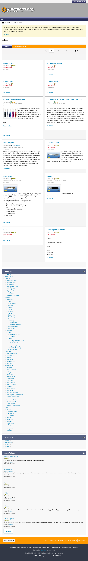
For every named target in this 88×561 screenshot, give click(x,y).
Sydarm (10, 311)
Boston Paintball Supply (13, 396)
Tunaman (9, 367)
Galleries (7, 278)
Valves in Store (7, 126)
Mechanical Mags (12, 280)
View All (8, 531)
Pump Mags (10, 284)
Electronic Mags (11, 282)
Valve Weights (8, 142)
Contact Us (52, 540)
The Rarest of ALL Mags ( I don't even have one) (64, 99)
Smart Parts (10, 390)
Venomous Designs (12, 400)
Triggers (10, 425)
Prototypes (13, 344)
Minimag (10, 305)
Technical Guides (13, 326)
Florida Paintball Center (13, 405)
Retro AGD (8, 351)
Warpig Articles (11, 361)
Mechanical (10, 299)
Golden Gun (11, 315)
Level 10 (9, 421)
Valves (9, 417)
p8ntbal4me (10, 375)
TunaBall (9, 363)
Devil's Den (10, 380)
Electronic (9, 330)
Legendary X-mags (15, 346)
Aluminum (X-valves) (54, 63)
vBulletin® (44, 550)
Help (45, 540)
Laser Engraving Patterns (56, 230)
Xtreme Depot (11, 377)
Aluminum (11, 413)
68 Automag (11, 317)
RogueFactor (10, 371)
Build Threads (11, 288)
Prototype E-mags (15, 334)
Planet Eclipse (11, 388)
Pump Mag (11, 319)
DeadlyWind (10, 378)
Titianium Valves (53, 81)
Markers (7, 297)
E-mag (10, 332)
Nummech (10, 398)
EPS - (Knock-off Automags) (15, 394)
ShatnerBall (10, 359)
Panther (10, 307)
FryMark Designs (11, 384)
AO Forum (8, 274)
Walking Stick (16, 145)
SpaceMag (11, 294)
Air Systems (10, 429)
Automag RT (11, 301)
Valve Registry (14, 342)
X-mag (10, 338)
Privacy (60, 540)
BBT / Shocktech (11, 402)
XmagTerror (10, 373)
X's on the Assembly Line (17, 340)
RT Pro (10, 309)
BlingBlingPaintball (12, 392)
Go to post (6, 74)
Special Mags (10, 290)
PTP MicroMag (12, 323)
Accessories (10, 427)
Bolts (5, 230)
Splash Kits (13, 303)
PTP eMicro (11, 336)
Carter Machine (11, 404)
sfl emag (7, 444)
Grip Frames (10, 423)
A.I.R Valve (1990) (53, 142)
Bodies (9, 409)
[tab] (7, 46)
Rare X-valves (8, 81)
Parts (6, 407)
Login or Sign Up (78, 1)
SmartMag (11, 321)
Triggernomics (12, 292)
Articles (6, 46)
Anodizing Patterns (15, 324)
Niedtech (9, 386)
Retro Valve (7, 176)
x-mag (7, 446)
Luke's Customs (11, 369)
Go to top (81, 540)
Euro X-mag (8, 442)
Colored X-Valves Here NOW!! (14, 99)
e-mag (7, 440)
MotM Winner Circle (12, 286)
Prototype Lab (9, 276)
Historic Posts (10, 355)
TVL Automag (12, 328)
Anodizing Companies (13, 296)
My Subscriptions (20, 46)
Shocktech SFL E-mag (14, 348)
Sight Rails (11, 415)
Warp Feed (10, 419)
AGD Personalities (12, 353)
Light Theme (8, 540)
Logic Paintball (11, 382)
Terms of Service (71, 540)
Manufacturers (9, 365)
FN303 (10, 313)
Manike (9, 357)
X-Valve (49, 176)
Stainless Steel (8, 63)
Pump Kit (9, 431)
